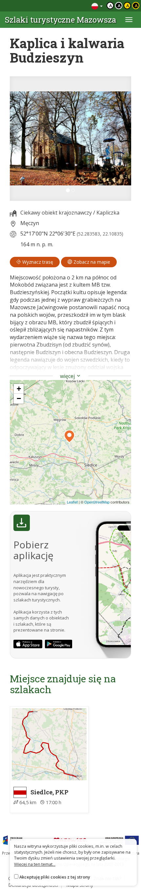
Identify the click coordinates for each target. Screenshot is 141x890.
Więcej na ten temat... (34, 864)
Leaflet (72, 501)
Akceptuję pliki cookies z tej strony (54, 877)
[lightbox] (70, 138)
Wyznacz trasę (37, 262)
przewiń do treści (69, 6)
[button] (19, 138)
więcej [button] (68, 376)
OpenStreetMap (97, 501)
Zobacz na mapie (91, 262)
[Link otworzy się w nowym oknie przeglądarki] (27, 644)
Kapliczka (107, 212)
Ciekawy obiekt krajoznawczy (56, 212)
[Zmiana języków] (97, 6)
